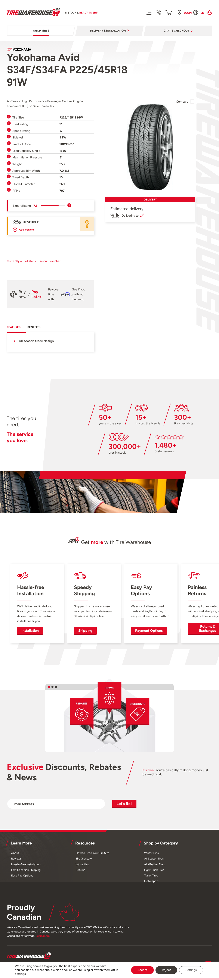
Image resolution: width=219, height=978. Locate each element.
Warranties (82, 864)
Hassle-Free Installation (25, 864)
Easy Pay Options (22, 875)
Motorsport (151, 881)
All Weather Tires (154, 864)
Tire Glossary (84, 858)
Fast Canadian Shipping (26, 870)
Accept (142, 970)
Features (14, 327)
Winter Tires (151, 853)
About (15, 853)
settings (20, 974)
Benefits (33, 327)
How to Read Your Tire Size (92, 853)
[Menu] (148, 12)
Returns (80, 870)
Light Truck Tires (154, 870)
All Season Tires (154, 858)
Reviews (16, 858)
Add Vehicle (26, 229)
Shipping (85, 631)
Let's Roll (124, 803)
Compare (182, 101)
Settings (191, 970)
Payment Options (149, 631)
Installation (30, 631)
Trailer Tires (151, 875)
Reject (166, 970)
